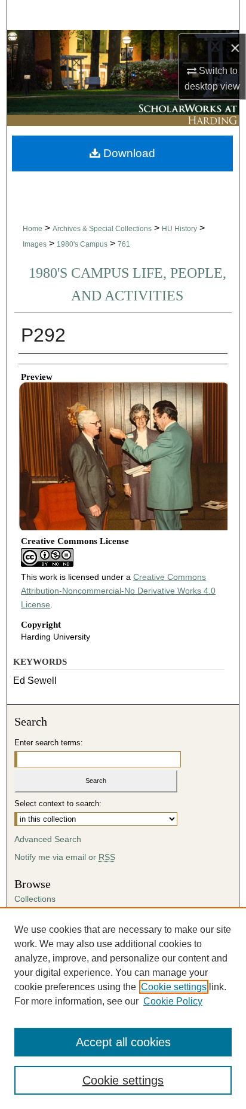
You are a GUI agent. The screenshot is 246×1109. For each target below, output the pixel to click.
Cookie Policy (172, 1001)
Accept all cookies (123, 1042)
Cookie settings (174, 987)
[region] (123, 1008)
